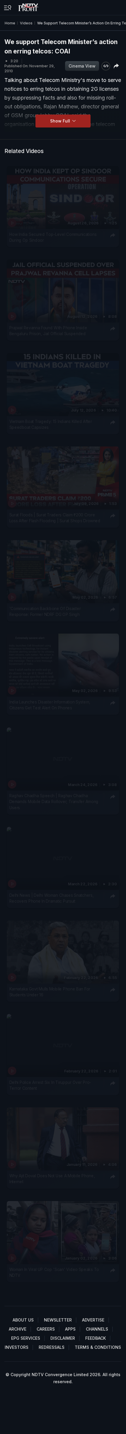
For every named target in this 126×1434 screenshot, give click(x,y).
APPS (70, 1328)
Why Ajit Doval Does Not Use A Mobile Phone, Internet (52, 1178)
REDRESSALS (51, 1347)
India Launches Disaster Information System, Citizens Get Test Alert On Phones (49, 705)
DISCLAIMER (62, 1338)
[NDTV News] (29, 6)
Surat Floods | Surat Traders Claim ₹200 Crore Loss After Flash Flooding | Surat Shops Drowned (55, 518)
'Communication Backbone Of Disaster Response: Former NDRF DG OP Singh (45, 611)
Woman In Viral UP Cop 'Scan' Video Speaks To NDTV (54, 1272)
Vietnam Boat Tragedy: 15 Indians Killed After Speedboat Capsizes (50, 424)
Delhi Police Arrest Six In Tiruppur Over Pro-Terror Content (50, 1085)
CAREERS (46, 1328)
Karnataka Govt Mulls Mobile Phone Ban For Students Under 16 (49, 991)
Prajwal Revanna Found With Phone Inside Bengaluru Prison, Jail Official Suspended (48, 330)
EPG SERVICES (25, 1338)
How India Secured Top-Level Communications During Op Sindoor (53, 237)
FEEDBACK (95, 1338)
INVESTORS (16, 1347)
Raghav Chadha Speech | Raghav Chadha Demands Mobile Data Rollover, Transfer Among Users (53, 801)
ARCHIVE (17, 1328)
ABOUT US (23, 1319)
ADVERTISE (93, 1319)
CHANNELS (97, 1328)
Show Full (60, 120)
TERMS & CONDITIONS (98, 1347)
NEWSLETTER (58, 1319)
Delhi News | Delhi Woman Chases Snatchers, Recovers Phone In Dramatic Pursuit (51, 898)
